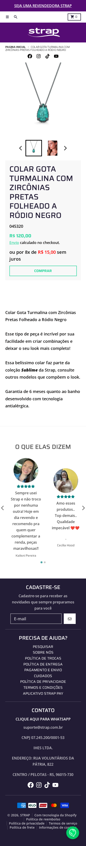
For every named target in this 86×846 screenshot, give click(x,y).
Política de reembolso (43, 819)
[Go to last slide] (21, 148)
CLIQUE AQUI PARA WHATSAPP (43, 719)
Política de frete (22, 827)
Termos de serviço (63, 823)
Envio (14, 242)
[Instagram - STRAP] (38, 56)
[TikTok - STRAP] (47, 56)
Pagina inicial (15, 47)
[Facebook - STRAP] (30, 56)
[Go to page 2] (45, 562)
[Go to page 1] (41, 562)
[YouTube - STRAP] (56, 56)
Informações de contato (58, 827)
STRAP (25, 815)
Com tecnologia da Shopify (55, 815)
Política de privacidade (26, 823)
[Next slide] (65, 148)
